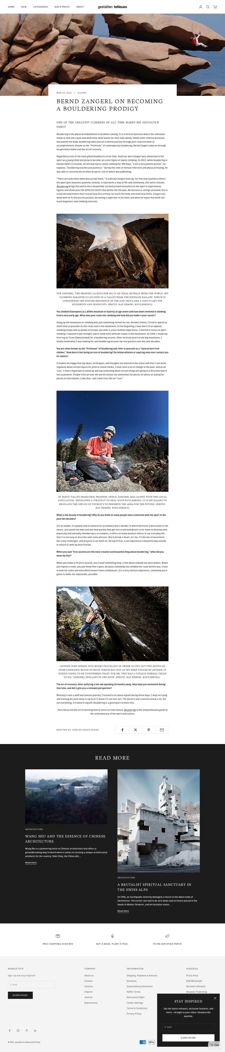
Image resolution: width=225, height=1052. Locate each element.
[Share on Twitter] (135, 730)
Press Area (192, 975)
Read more (31, 862)
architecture (34, 829)
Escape (82, 92)
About (80, 6)
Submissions (91, 1003)
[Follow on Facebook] (9, 1030)
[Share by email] (162, 730)
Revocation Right (135, 997)
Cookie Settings (135, 1003)
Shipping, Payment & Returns (142, 975)
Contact (88, 981)
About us (89, 975)
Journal (88, 997)
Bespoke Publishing (196, 992)
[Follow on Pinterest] (26, 1030)
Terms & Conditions (137, 1008)
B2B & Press (62, 6)
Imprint (88, 992)
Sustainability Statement (140, 986)
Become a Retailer (196, 986)
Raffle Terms (133, 992)
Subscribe (188, 1038)
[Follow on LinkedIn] (35, 1030)
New (24, 6)
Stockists (131, 981)
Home (11, 6)
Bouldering (130, 710)
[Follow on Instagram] (18, 1030)
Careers (88, 986)
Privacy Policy (134, 1013)
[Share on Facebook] (122, 730)
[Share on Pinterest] (148, 730)
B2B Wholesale (194, 981)
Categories (40, 6)
